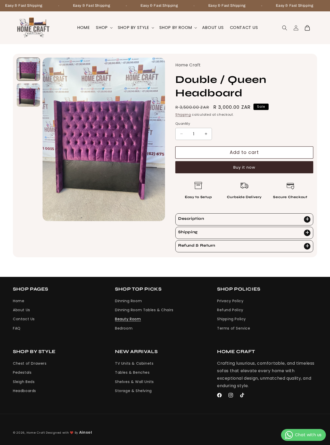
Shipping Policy (231, 319)
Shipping (183, 114)
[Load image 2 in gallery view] (28, 95)
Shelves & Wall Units (134, 381)
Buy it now (244, 167)
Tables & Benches (132, 372)
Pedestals (22, 372)
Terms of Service (233, 328)
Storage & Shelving (133, 390)
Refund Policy (230, 310)
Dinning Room (128, 301)
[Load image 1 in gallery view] (28, 69)
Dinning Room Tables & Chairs (144, 310)
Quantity (182, 123)
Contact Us (24, 319)
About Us (21, 310)
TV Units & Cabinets (134, 363)
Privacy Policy (230, 301)
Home (18, 301)
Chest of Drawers (30, 363)
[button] (103, 28)
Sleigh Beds (24, 381)
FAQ (17, 328)
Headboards (24, 390)
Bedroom (124, 328)
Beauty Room (128, 319)
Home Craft (36, 433)
